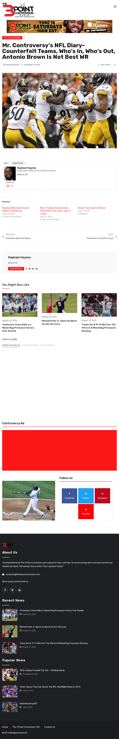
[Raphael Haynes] (10, 173)
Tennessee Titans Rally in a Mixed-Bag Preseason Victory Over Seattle (18, 327)
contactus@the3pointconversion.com (23, 574)
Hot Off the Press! (12, 38)
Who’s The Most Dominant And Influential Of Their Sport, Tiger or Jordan (55, 211)
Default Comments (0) (11, 345)
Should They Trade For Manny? (92, 208)
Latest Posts (17, 163)
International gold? (28, 703)
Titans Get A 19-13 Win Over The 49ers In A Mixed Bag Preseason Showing (99, 327)
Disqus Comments (47, 345)
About (6, 163)
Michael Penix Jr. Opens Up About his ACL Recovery (43, 627)
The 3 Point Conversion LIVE (26, 727)
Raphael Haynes (12, 65)
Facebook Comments (30, 345)
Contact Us (49, 727)
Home (5, 727)
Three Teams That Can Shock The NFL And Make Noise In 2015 (50, 687)
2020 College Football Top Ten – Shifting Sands (42, 670)
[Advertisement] (60, 450)
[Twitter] (11, 186)
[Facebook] (8, 186)
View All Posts (16, 269)
